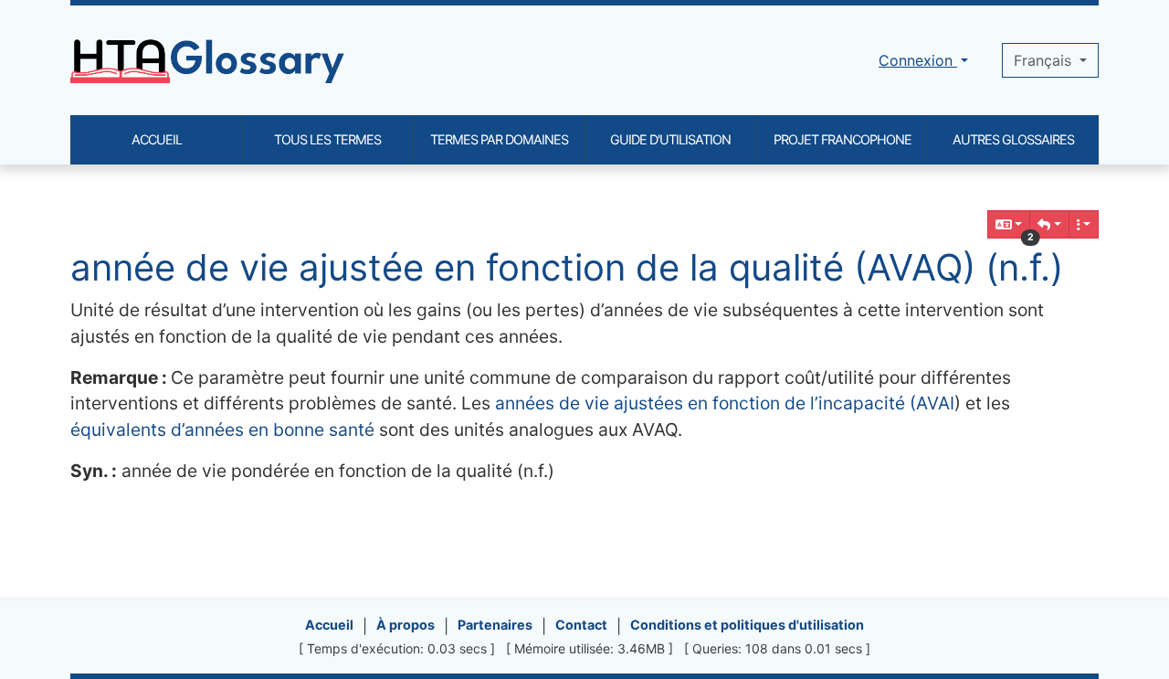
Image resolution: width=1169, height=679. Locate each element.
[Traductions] (1009, 224)
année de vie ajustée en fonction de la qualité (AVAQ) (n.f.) (566, 267)
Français (1045, 60)
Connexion (918, 60)
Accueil (329, 624)
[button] (1049, 224)
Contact (581, 624)
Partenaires (495, 624)
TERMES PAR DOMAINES (499, 139)
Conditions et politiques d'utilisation (747, 624)
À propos (405, 624)
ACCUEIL (157, 139)
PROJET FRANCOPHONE (842, 139)
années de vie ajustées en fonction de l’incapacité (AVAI (724, 403)
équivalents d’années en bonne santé (222, 429)
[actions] (1084, 224)
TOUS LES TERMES (327, 139)
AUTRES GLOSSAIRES (1013, 139)
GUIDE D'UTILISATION (670, 139)
